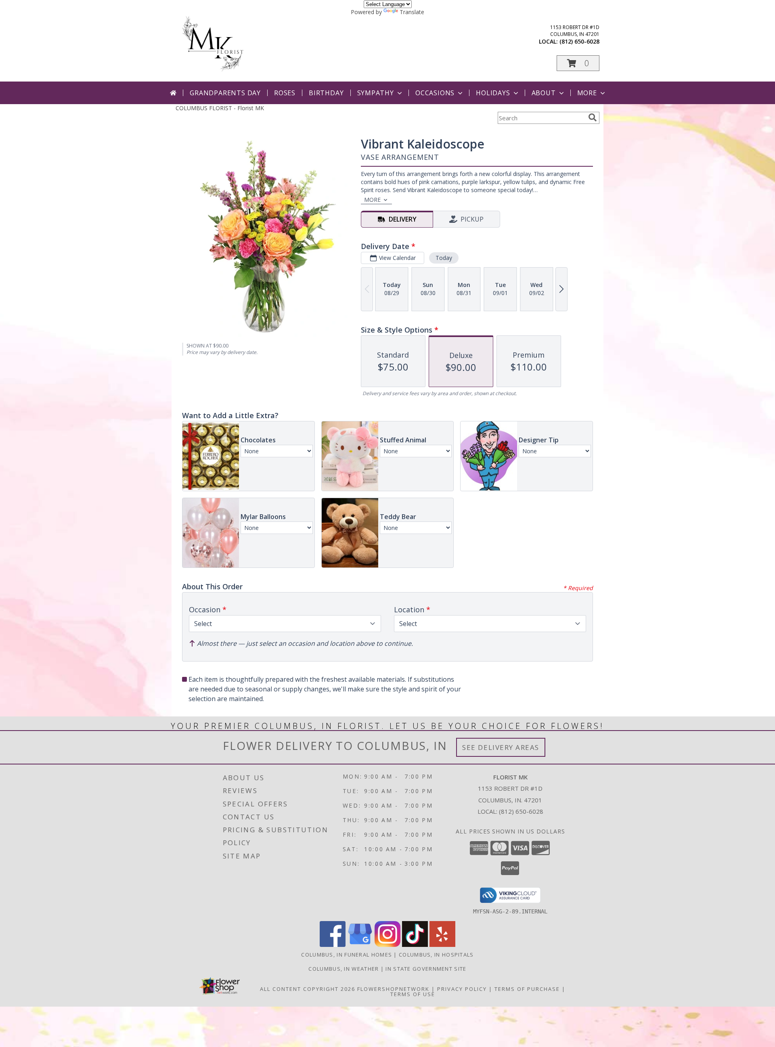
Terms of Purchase (527, 989)
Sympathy (375, 92)
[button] (578, 63)
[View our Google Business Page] (360, 945)
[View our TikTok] (415, 945)
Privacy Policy (462, 989)
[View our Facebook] (333, 945)
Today (444, 258)
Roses (284, 92)
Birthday (326, 92)
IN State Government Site (425, 968)
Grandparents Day (225, 92)
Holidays (493, 92)
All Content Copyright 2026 (307, 989)
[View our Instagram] (387, 945)
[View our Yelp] (442, 945)
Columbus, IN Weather (343, 968)
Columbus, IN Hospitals (436, 954)
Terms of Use (412, 994)
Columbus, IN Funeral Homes (346, 954)
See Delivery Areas (500, 747)
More (587, 92)
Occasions (435, 92)
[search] (592, 117)
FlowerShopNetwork (393, 989)
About (544, 92)
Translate (412, 12)
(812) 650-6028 (579, 41)
